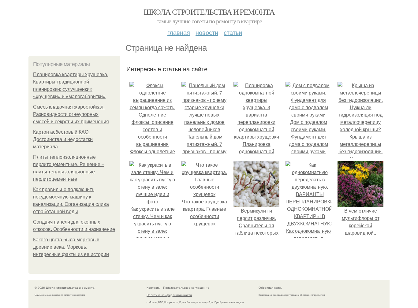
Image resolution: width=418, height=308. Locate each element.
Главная (178, 32)
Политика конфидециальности (169, 295)
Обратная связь (270, 287)
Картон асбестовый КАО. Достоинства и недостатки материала (63, 139)
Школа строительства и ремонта (209, 11)
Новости (207, 32)
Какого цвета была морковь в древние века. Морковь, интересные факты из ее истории (71, 247)
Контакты (153, 287)
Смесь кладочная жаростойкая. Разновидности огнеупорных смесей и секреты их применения (71, 114)
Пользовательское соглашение (186, 287)
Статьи (233, 32)
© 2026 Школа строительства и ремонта (65, 287)
